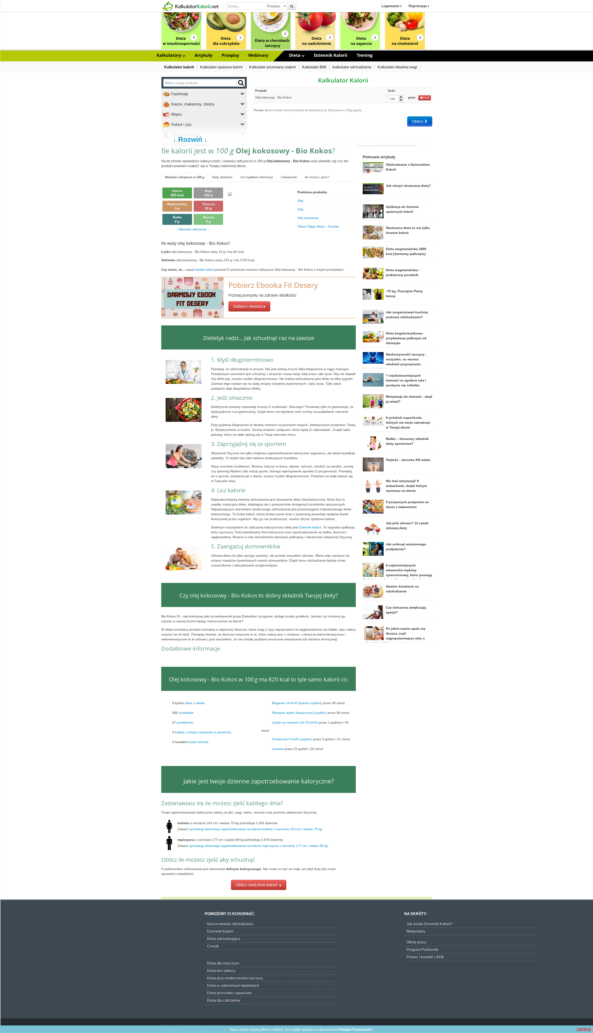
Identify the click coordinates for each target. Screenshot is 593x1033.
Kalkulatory (169, 55)
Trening (364, 55)
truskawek (186, 713)
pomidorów (185, 722)
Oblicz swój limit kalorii (257, 885)
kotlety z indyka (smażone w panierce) (203, 732)
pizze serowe (198, 742)
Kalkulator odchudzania (351, 67)
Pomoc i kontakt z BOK (425, 957)
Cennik (213, 946)
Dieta (295, 55)
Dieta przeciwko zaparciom (229, 993)
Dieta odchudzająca (223, 939)
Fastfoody (179, 94)
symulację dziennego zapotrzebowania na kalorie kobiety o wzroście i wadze (255, 829)
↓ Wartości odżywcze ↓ (192, 229)
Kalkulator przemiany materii (272, 67)
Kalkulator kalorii (179, 67)
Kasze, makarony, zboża (192, 104)
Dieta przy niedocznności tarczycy (235, 978)
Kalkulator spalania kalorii (221, 67)
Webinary (258, 55)
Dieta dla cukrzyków (223, 1000)
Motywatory (416, 931)
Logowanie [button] (391, 6)
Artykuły (203, 55)
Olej (300, 201)
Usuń (426, 97)
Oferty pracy (416, 942)
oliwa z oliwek (195, 703)
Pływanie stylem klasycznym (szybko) (299, 713)
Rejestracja (418, 6)
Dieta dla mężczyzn (223, 963)
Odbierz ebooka (247, 306)
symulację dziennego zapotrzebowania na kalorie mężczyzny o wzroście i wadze (258, 846)
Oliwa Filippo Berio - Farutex (318, 226)
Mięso (176, 114)
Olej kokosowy (308, 218)
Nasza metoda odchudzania (230, 924)
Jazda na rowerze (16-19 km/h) (295, 722)
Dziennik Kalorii (330, 55)
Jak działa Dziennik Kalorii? (429, 924)
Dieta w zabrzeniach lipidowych (233, 986)
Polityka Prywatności (355, 1029)
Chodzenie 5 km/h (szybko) (292, 739)
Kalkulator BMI (314, 67)
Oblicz (418, 121)
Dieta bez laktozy (221, 971)
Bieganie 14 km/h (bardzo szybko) (297, 703)
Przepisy (230, 55)
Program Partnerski (422, 950)
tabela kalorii (205, 269)
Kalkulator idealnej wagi (397, 67)
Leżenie (278, 749)
